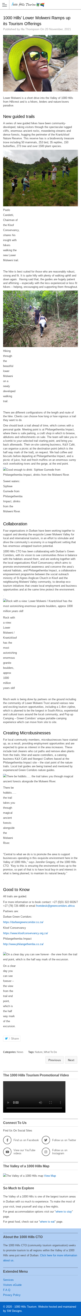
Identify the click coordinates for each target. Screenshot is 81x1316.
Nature (39, 1052)
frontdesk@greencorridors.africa (55, 905)
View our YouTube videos (24, 1152)
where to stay (64, 1211)
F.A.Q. (7, 1289)
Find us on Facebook (26, 1140)
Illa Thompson (30, 29)
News (20, 1052)
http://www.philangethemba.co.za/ (23, 944)
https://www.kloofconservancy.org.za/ (25, 933)
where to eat (47, 1221)
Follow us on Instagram (59, 1152)
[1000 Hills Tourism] (36, 4)
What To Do (50, 1052)
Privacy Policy (12, 1295)
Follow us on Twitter (64, 1140)
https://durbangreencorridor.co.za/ (23, 922)
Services (8, 1279)
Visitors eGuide (12, 1284)
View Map (50, 1175)
